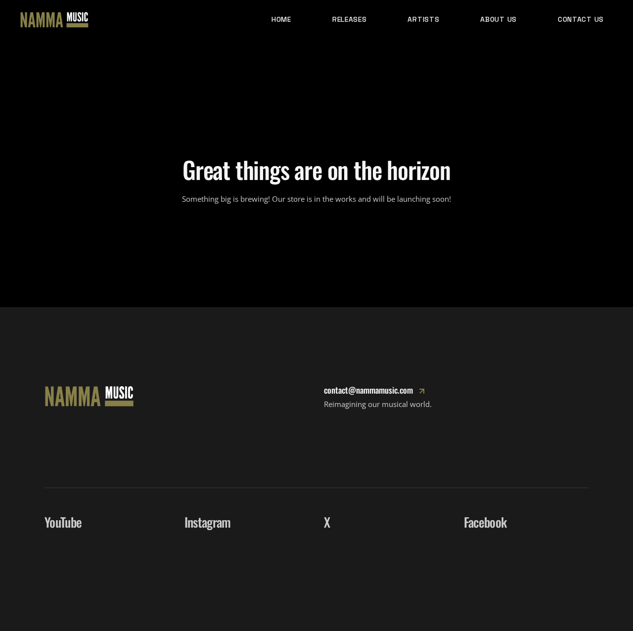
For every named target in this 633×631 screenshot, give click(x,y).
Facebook (485, 522)
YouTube (63, 522)
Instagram (207, 522)
